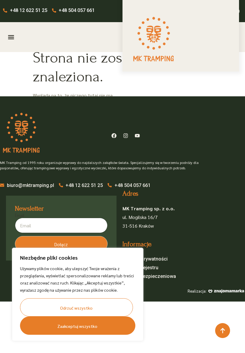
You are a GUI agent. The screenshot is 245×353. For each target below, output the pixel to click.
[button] (11, 37)
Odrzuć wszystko (76, 308)
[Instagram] (125, 135)
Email (19, 215)
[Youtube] (137, 135)
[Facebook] (114, 135)
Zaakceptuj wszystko (77, 326)
